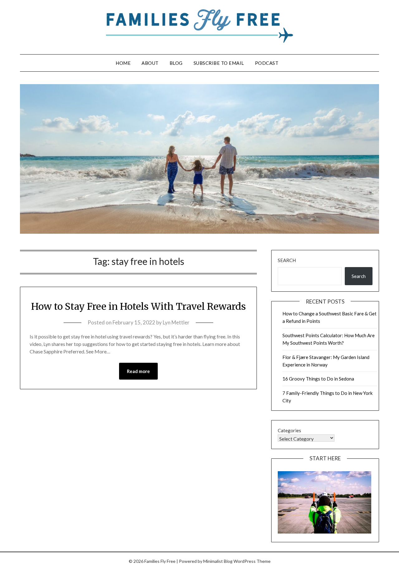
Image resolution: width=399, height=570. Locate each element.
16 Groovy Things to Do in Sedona (318, 378)
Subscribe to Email (219, 63)
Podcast (267, 63)
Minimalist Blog (218, 561)
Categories (289, 430)
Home (123, 63)
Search (287, 260)
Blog (176, 63)
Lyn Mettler (176, 322)
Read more (138, 371)
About (150, 63)
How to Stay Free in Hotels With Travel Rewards (138, 306)
